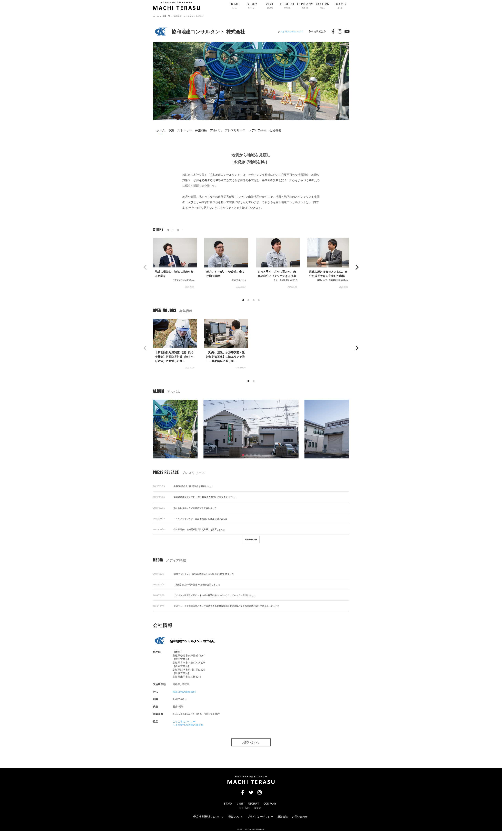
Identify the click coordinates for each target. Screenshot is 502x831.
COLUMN (244, 808)
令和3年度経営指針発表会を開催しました (194, 486)
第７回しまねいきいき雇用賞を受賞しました (195, 507)
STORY (228, 803)
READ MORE (251, 539)
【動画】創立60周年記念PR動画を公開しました (197, 584)
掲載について (235, 816)
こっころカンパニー (184, 721)
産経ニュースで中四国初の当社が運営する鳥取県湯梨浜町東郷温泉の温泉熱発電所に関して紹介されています (226, 605)
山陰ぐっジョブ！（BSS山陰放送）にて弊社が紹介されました (204, 573)
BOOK (257, 808)
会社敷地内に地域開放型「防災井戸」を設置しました (199, 529)
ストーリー (184, 130)
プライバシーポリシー (260, 816)
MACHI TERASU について (208, 816)
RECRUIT (253, 803)
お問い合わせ (251, 742)
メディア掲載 (257, 130)
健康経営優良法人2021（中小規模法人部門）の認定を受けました (205, 496)
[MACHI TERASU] (176, 9)
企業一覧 (166, 16)
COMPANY (270, 803)
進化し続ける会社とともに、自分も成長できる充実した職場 (328, 273)
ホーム (160, 130)
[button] (243, 455)
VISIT (240, 803)
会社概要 (275, 130)
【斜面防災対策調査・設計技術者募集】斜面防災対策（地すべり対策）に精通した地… (174, 356)
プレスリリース (235, 130)
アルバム (216, 130)
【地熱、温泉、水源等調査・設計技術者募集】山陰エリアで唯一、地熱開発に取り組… (225, 356)
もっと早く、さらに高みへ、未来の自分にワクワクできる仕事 (277, 273)
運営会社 (282, 816)
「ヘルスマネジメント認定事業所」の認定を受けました (200, 518)
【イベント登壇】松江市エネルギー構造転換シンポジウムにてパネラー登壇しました (215, 595)
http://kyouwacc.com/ (292, 31)
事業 (171, 130)
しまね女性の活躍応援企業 (188, 725)
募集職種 (201, 130)
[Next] (356, 267)
